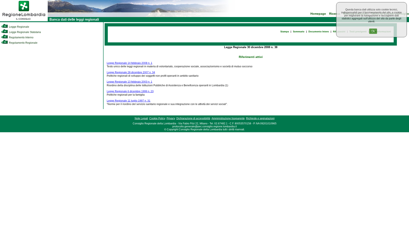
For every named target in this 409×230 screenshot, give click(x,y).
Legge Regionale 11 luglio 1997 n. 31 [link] (128, 100)
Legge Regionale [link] (18, 26)
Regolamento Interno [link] (20, 37)
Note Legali (141, 118)
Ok (373, 31)
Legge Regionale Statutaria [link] (24, 32)
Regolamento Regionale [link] (22, 42)
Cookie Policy (157, 118)
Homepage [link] (318, 13)
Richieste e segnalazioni (260, 118)
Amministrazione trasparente (228, 118)
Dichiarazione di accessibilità (193, 118)
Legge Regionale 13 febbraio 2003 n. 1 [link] (129, 81)
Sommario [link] (298, 31)
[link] (24, 20)
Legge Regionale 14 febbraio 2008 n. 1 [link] (129, 63)
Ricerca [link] (334, 13)
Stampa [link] (284, 31)
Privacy (171, 118)
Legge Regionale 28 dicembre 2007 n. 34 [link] (131, 72)
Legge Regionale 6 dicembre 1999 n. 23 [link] (130, 91)
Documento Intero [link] (318, 31)
